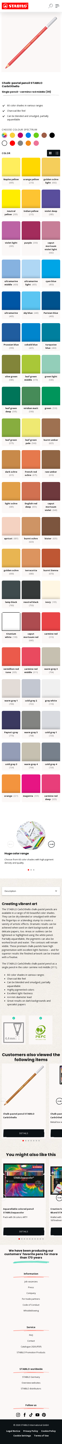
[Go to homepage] (18, 6)
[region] (31, 42)
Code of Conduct (31, 1304)
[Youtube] (37, 1415)
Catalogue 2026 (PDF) (31, 1346)
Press (31, 1287)
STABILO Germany (31, 1376)
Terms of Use (41, 1435)
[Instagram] (18, 1415)
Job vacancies (31, 1281)
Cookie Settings (22, 1435)
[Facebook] (24, 1415)
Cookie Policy (48, 1430)
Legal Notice (13, 1430)
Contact (31, 1340)
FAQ (31, 1335)
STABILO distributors (31, 1388)
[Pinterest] (44, 1415)
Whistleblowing (31, 1310)
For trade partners (31, 1298)
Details (23, 1133)
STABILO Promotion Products (31, 1352)
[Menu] (57, 6)
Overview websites (31, 1382)
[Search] (50, 5)
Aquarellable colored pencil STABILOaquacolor (18, 1210)
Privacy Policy (30, 1430)
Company (31, 1293)
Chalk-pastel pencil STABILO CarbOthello (18, 1115)
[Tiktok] (31, 1415)
